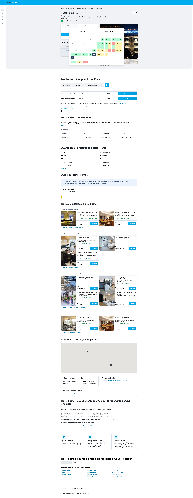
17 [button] (72, 50)
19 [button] (79, 50)
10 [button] (72, 47)
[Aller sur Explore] (3, 19)
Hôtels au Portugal (66, 474)
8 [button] (90, 43)
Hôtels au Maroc (66, 470)
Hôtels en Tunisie (91, 470)
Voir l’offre (94, 223)
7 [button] (86, 43)
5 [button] (79, 43)
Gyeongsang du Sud (80, 8)
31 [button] (72, 58)
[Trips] (3, 23)
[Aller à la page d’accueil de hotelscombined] (11, 2)
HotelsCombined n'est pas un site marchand (74, 488)
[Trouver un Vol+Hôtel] (3, 16)
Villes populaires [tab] (78, 463)
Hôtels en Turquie (116, 470)
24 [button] (72, 54)
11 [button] (76, 47)
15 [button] (90, 47)
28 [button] (86, 54)
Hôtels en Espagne (66, 476)
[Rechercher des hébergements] (3, 10)
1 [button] (90, 40)
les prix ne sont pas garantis (99, 483)
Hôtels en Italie (90, 476)
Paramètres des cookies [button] (67, 108)
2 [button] (106, 40)
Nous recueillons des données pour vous (73, 491)
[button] (2, 2)
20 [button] (83, 50)
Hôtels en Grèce (116, 474)
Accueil (62, 8)
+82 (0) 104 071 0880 (66, 18)
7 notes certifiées (74, 21)
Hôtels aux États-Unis (117, 472)
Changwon (91, 8)
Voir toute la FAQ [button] (87, 426)
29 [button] (90, 54)
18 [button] (76, 50)
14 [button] (86, 47)
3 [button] (72, 43)
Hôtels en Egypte (91, 472)
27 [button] (83, 54)
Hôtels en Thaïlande (117, 476)
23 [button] (94, 50)
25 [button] (76, 54)
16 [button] (94, 47)
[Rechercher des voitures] (3, 13)
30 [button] (94, 54)
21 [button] (86, 50)
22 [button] (90, 50)
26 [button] (79, 54)
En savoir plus (122, 103)
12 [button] (79, 47)
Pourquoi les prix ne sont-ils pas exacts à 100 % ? (75, 493)
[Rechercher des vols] (3, 6)
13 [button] (83, 47)
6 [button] (83, 43)
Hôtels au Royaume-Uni (93, 474)
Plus (62, 125)
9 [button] (106, 43)
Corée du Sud (68, 8)
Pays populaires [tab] (67, 463)
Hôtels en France (66, 472)
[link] (74, 227)
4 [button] (113, 40)
